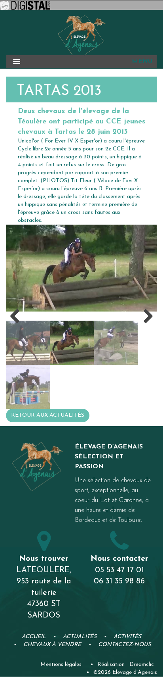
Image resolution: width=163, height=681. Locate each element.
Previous (18, 314)
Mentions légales (61, 659)
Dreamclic (141, 659)
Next (145, 314)
